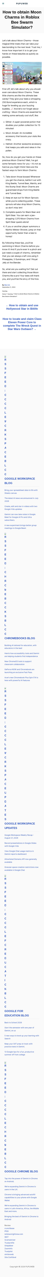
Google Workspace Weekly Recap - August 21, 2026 (19, 836)
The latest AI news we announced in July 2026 (21, 499)
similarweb (9, 1254)
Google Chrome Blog (21, 1171)
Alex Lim (7, 285)
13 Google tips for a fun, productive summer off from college (19, 1053)
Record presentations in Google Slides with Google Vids (20, 844)
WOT (7, 1237)
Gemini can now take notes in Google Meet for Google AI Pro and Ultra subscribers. (20, 517)
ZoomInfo (8, 1249)
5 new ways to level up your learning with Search (22, 1037)
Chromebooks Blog (20, 638)
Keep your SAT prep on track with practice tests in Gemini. (18, 1045)
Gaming (4, 291)
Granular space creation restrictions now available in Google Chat (21, 868)
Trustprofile (9, 1243)
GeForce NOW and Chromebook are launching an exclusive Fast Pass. (19, 670)
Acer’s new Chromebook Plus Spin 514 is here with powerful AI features (21, 679)
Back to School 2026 (13, 1022)
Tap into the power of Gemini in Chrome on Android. (21, 1180)
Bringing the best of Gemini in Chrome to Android (21, 1217)
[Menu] (3, 3)
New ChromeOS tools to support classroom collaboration (18, 662)
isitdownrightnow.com (14, 1234)
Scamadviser (10, 1240)
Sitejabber (9, 1246)
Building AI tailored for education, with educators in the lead (20, 646)
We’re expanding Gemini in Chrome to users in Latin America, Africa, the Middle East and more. (22, 1208)
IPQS (7, 1231)
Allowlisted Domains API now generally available (21, 860)
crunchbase (9, 1228)
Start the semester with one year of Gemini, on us (19, 1029)
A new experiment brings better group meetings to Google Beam (21, 526)
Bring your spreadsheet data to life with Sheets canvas (21, 491)
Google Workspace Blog (20, 481)
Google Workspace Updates (20, 825)
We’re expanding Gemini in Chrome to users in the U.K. (20, 1188)
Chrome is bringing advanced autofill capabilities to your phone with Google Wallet (21, 1197)
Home (4, 294)
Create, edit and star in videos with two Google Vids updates (21, 507)
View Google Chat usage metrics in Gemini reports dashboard (19, 852)
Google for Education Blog (17, 1013)
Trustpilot (9, 1251)
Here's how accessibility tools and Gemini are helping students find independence (22, 654)
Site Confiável (10, 1257)
